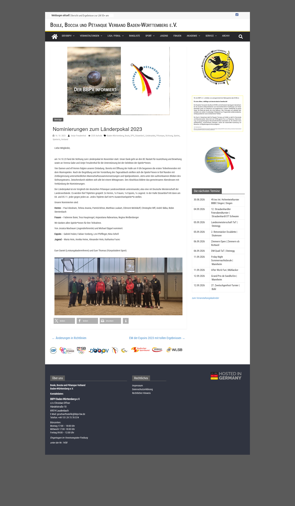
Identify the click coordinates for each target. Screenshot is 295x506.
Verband (64, 139)
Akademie (192, 35)
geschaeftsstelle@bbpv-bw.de (71, 414)
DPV (132, 135)
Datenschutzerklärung (142, 389)
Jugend (164, 35)
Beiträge (58, 119)
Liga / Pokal (114, 35)
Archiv (226, 35)
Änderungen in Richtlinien (69, 338)
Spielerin (56, 139)
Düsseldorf (139, 135)
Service (210, 35)
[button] (64, 321)
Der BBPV (67, 35)
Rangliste (134, 35)
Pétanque (160, 135)
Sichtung (169, 135)
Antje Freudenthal (79, 135)
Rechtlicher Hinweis (141, 393)
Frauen (177, 35)
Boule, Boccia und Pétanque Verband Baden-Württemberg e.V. (113, 24)
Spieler (177, 135)
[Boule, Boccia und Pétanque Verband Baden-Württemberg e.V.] (54, 36)
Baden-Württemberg (115, 135)
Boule (127, 135)
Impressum (137, 385)
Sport (148, 35)
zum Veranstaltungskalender (205, 298)
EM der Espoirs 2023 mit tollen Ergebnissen (157, 338)
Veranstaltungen (89, 35)
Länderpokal (150, 135)
